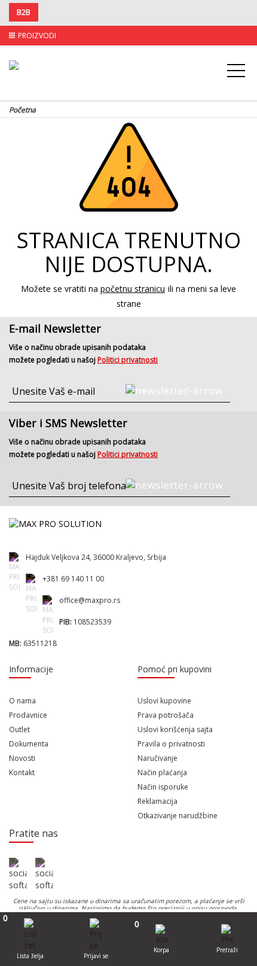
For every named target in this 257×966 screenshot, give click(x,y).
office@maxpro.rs (89, 600)
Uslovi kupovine (164, 701)
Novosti (22, 758)
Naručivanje (157, 758)
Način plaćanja (162, 772)
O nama (22, 701)
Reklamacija (157, 801)
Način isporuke (162, 787)
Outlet (19, 729)
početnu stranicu (132, 288)
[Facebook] (18, 874)
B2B (23, 12)
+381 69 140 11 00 (73, 579)
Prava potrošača (165, 715)
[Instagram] (44, 874)
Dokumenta (28, 744)
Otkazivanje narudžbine (177, 815)
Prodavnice (28, 715)
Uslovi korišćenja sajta (175, 729)
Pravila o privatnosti (171, 744)
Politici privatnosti (127, 360)
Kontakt (22, 772)
